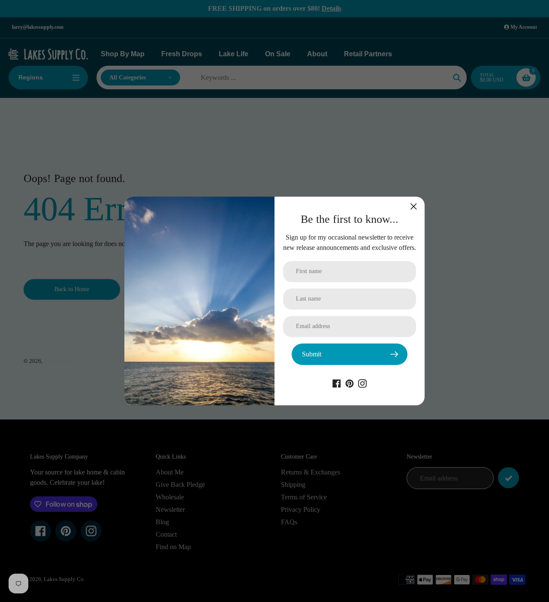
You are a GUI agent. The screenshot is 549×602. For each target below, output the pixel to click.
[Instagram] (362, 382)
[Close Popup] (413, 206)
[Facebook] (336, 382)
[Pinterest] (349, 382)
